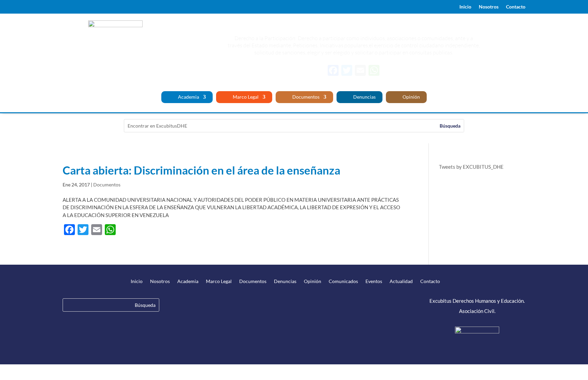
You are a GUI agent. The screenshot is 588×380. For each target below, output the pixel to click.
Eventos (373, 281)
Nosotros (489, 7)
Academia (188, 97)
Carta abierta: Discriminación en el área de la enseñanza (201, 170)
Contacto (515, 7)
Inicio (465, 7)
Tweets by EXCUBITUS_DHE (471, 167)
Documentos (305, 97)
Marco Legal (245, 97)
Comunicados (343, 281)
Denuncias (364, 97)
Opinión (411, 97)
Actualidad (401, 281)
